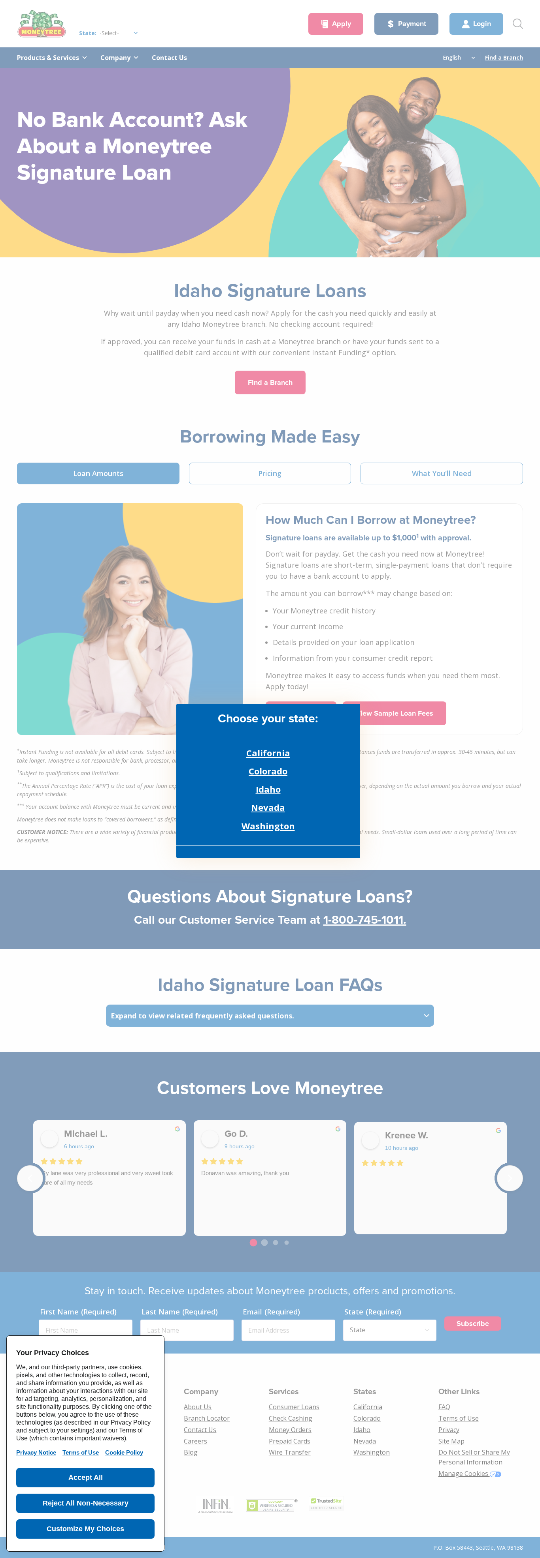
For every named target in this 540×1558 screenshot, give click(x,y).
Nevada (268, 807)
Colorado (268, 771)
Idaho (268, 789)
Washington (268, 826)
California (268, 753)
